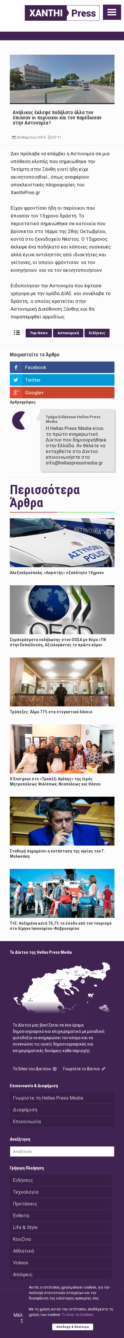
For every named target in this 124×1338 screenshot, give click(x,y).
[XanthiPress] (62, 13)
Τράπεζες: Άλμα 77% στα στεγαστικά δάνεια (51, 711)
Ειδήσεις (97, 333)
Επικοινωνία (27, 1121)
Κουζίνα (22, 1239)
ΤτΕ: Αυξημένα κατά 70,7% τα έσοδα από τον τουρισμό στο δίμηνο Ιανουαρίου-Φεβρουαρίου (61, 926)
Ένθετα (21, 1215)
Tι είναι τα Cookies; (77, 1315)
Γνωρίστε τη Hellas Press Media (48, 1098)
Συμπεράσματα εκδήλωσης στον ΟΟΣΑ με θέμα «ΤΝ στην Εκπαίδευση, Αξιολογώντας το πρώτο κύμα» (58, 642)
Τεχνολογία (26, 1192)
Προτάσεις (25, 1204)
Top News (39, 333)
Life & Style (25, 1227)
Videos (20, 1263)
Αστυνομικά (68, 333)
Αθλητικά (23, 1251)
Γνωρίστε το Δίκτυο (82, 1068)
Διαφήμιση (25, 1110)
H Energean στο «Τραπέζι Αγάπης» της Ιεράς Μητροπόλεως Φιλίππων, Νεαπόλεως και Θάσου (55, 781)
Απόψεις (23, 1274)
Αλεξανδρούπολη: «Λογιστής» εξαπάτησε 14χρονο (57, 572)
